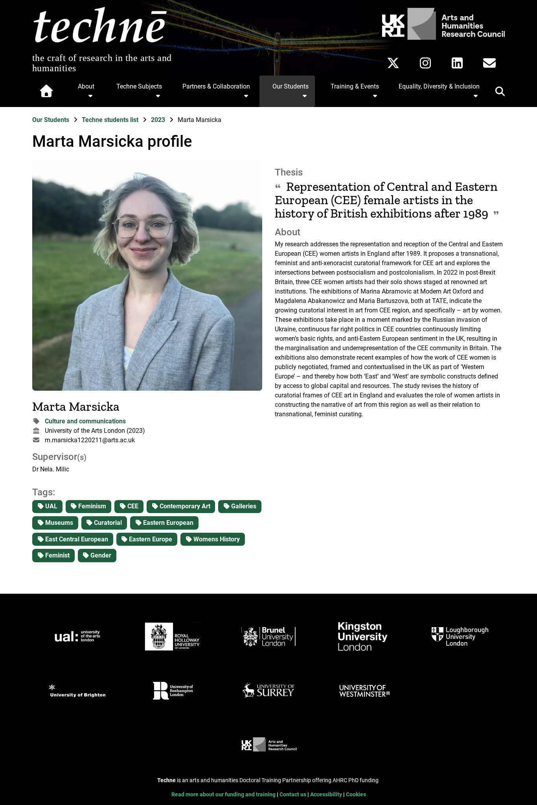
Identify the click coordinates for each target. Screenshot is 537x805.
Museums (58, 522)
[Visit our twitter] (393, 63)
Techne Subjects (139, 86)
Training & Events (355, 86)
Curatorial (107, 522)
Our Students (290, 86)
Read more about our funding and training (224, 794)
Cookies (356, 794)
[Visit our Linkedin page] (457, 63)
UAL (50, 506)
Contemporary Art (184, 506)
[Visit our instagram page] (425, 63)
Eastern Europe (149, 539)
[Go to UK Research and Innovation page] (442, 37)
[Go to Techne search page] (495, 92)
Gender (100, 555)
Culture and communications (85, 421)
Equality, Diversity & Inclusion (439, 86)
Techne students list (111, 120)
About (86, 86)
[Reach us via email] (489, 63)
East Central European (76, 539)
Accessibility (326, 794)
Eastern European (167, 522)
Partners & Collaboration (216, 86)
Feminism (91, 506)
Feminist (57, 555)
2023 (159, 120)
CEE (132, 506)
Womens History (216, 539)
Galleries (243, 506)
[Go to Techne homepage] (99, 43)
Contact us (293, 794)
